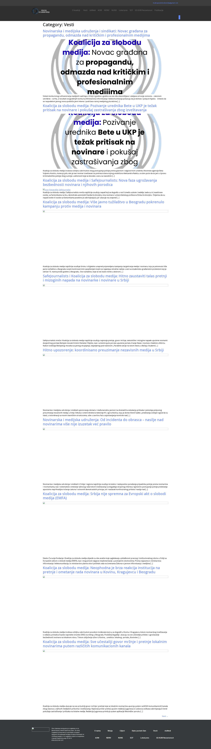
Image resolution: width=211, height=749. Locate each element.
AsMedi (93, 10)
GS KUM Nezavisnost (143, 10)
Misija (110, 731)
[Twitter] (35, 2)
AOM (100, 10)
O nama (97, 731)
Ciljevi (122, 731)
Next (165, 716)
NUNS (114, 10)
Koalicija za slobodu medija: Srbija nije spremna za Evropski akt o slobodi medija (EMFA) (104, 495)
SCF (131, 10)
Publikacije (159, 10)
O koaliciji (76, 10)
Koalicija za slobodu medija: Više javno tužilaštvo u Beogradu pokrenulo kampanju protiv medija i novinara (103, 204)
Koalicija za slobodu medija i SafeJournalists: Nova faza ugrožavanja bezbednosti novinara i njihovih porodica (100, 182)
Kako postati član (139, 731)
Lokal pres (123, 10)
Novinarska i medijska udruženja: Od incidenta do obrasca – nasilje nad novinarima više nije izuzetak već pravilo (103, 421)
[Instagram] (39, 2)
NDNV (106, 10)
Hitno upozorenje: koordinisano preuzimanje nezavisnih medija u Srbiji (103, 350)
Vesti (85, 10)
